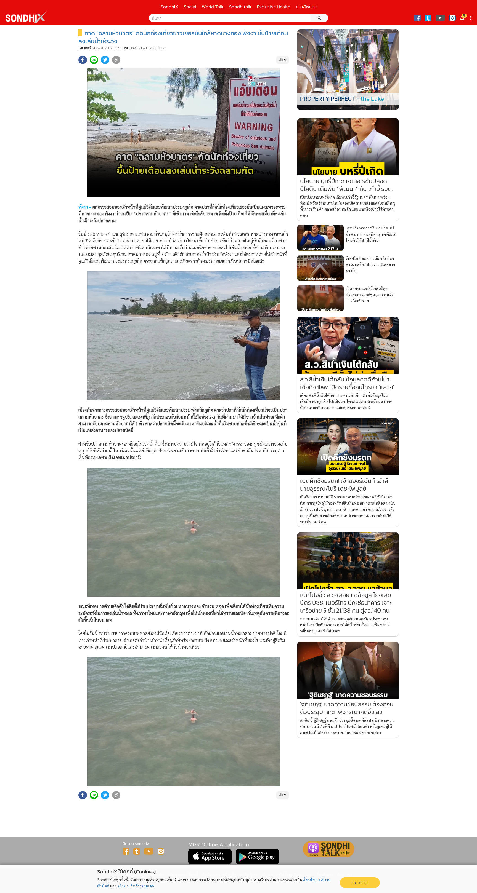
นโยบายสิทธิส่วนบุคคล (136, 885)
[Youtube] (440, 18)
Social (190, 6)
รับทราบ (359, 882)
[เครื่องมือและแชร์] (471, 18)
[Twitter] (428, 18)
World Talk (213, 6)
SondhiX (169, 6)
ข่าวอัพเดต (306, 6)
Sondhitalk (240, 6)
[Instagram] (452, 18)
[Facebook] (417, 18)
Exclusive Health (273, 6)
